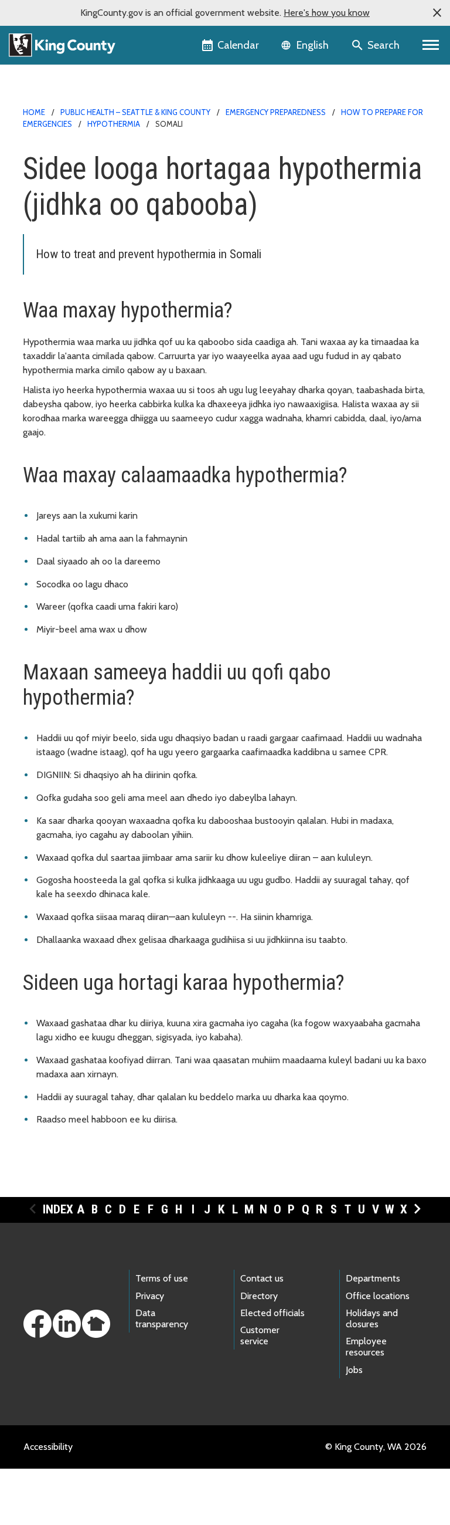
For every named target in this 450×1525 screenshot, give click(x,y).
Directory (259, 1295)
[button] (437, 13)
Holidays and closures (372, 1318)
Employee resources (366, 1346)
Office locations (378, 1295)
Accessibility (48, 1446)
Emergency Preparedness (276, 112)
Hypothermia (113, 124)
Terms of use (161, 1278)
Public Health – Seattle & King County (135, 112)
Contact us (262, 1278)
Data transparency (161, 1318)
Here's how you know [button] (327, 12)
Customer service (259, 1335)
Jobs (354, 1369)
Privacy (149, 1295)
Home (34, 112)
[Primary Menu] (431, 45)
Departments (373, 1278)
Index (58, 1209)
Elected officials (272, 1312)
